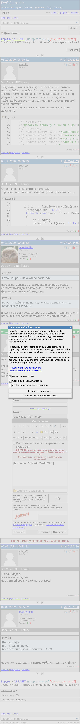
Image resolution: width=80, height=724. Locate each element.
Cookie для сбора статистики (27, 381)
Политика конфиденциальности (25, 370)
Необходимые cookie (23, 376)
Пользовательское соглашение (25, 367)
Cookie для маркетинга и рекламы (30, 385)
